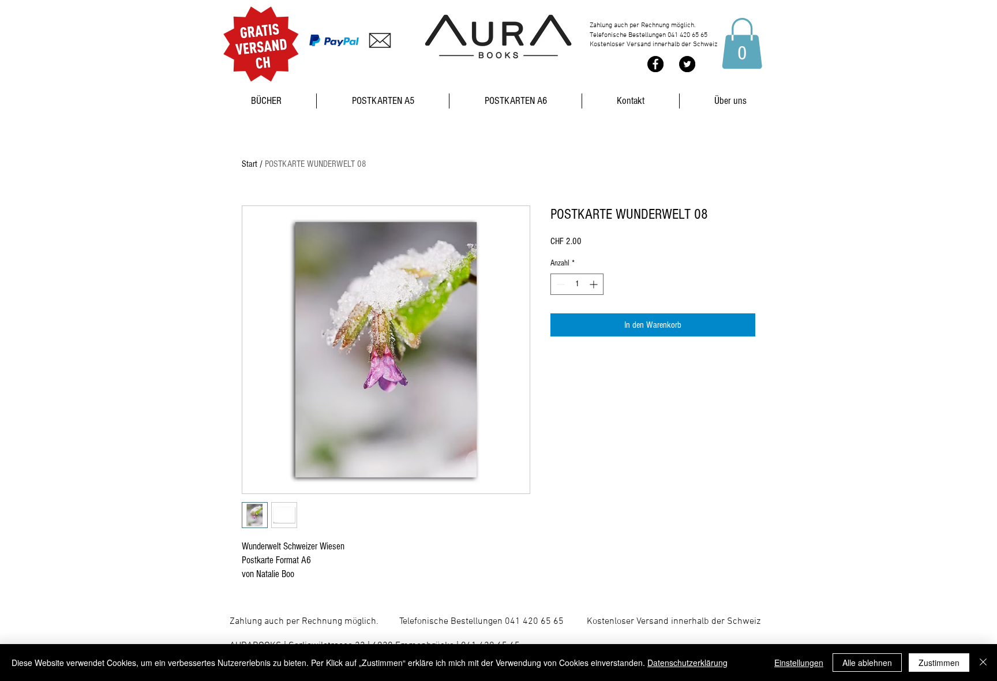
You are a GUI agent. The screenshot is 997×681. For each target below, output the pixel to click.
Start (249, 164)
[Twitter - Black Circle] (687, 64)
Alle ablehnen (867, 662)
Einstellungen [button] (798, 662)
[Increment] (594, 284)
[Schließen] (983, 662)
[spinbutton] (577, 284)
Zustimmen (939, 662)
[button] (742, 43)
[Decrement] (559, 284)
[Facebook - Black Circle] (655, 64)
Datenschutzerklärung (687, 662)
